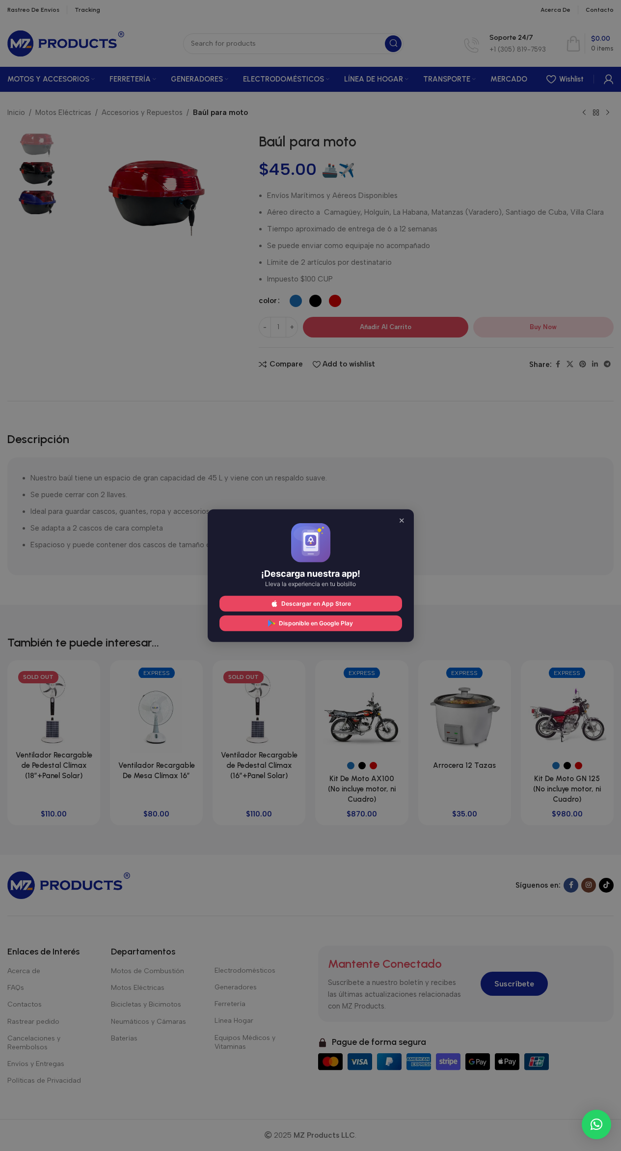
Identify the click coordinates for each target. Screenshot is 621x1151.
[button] (596, 1124)
